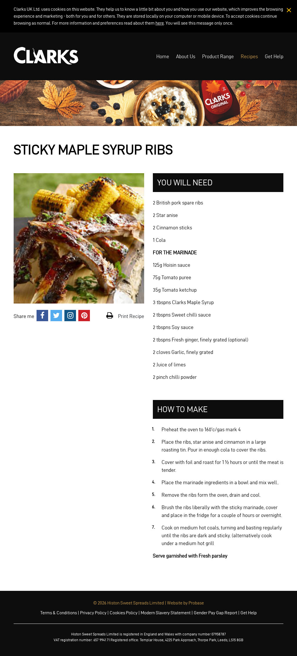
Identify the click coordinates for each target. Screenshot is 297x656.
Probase (196, 602)
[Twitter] (56, 316)
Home (162, 56)
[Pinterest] (84, 316)
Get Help (274, 56)
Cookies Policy (123, 612)
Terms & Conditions (58, 612)
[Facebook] (42, 316)
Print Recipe (130, 316)
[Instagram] (70, 316)
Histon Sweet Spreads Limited (135, 602)
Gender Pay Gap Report (215, 612)
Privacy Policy (93, 612)
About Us (185, 56)
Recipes (249, 56)
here (159, 23)
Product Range (218, 56)
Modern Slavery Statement (166, 612)
